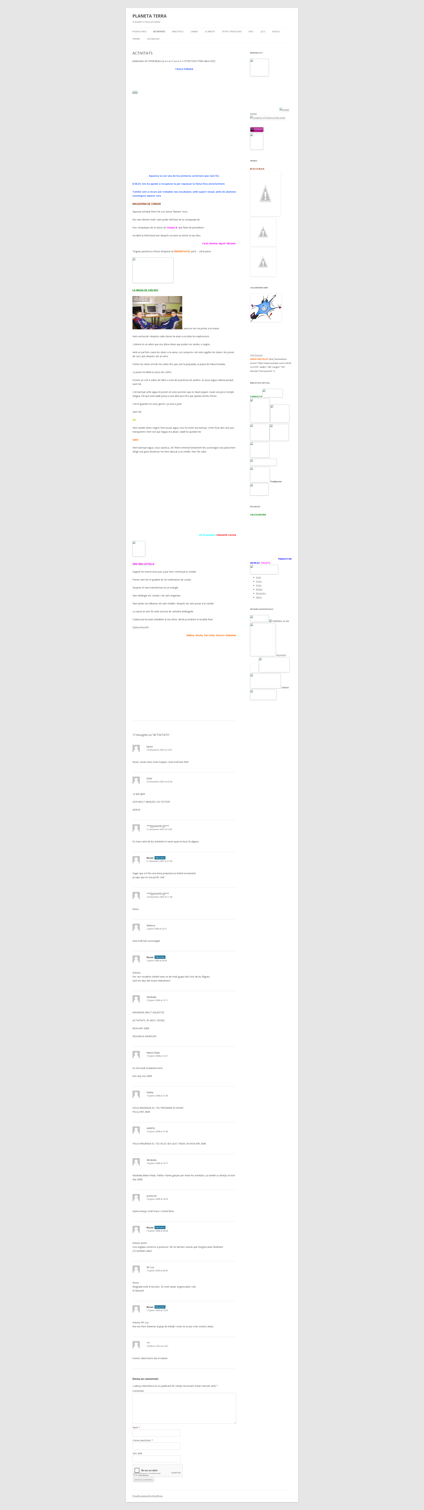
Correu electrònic (142, 1440)
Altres (259, 597)
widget (253, 113)
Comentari (138, 1390)
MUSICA (276, 31)
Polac (259, 585)
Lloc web (137, 1453)
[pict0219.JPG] (157, 328)
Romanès (261, 593)
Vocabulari (153, 38)
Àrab (258, 577)
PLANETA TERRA (149, 16)
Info (251, 31)
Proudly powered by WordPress (147, 1496)
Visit (256, 355)
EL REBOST (210, 31)
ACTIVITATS (159, 31)
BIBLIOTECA (177, 31)
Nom (136, 1427)
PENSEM (136, 38)
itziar (149, 778)
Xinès (259, 581)
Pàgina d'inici (139, 31)
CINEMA (194, 31)
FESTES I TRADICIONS (231, 31)
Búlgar (259, 589)
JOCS (263, 31)
